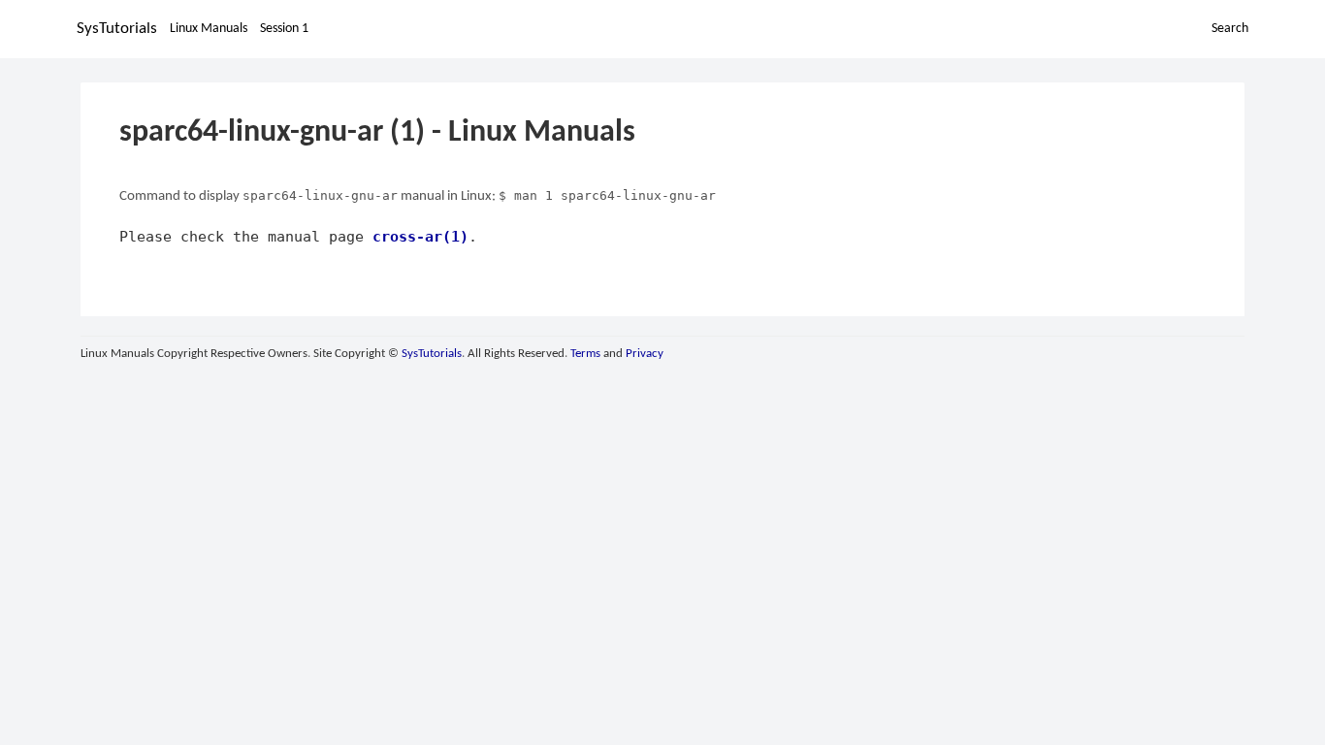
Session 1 (284, 28)
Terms (585, 353)
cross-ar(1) (420, 236)
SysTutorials (117, 28)
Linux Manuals (208, 28)
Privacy (644, 353)
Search (1230, 28)
